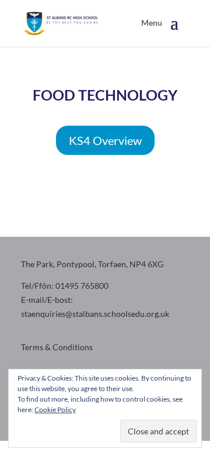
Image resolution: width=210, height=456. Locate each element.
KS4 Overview (105, 140)
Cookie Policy (55, 409)
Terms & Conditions (57, 347)
